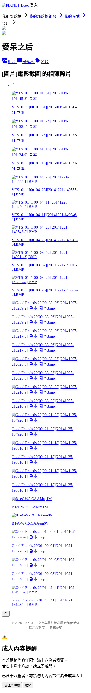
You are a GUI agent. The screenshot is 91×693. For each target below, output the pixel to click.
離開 (28, 685)
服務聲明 (56, 627)
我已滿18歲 (12, 685)
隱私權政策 (37, 627)
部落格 (28, 62)
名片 (45, 62)
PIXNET (28, 623)
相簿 (12, 62)
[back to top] (6, 614)
